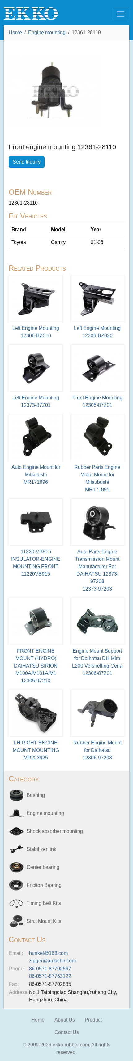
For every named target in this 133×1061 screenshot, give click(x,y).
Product (93, 1020)
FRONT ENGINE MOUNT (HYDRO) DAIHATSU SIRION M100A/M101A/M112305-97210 (36, 665)
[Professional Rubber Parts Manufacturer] (31, 13)
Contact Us (66, 1032)
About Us (64, 1020)
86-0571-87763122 (50, 976)
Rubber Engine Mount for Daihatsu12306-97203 (97, 750)
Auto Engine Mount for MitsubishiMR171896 (35, 475)
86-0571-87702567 (50, 968)
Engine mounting (47, 32)
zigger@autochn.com (52, 960)
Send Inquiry (27, 161)
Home (15, 32)
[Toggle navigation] (120, 14)
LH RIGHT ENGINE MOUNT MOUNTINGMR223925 (36, 750)
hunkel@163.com (48, 953)
